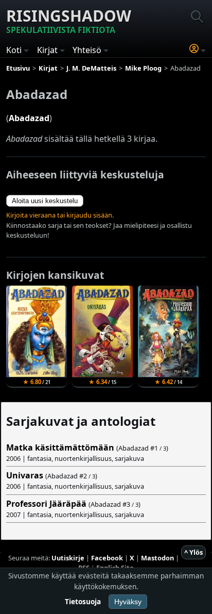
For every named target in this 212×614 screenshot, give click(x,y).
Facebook (107, 557)
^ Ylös (193, 552)
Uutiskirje (67, 557)
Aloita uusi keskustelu (45, 201)
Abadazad (29, 118)
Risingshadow (68, 20)
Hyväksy (128, 602)
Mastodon (157, 557)
